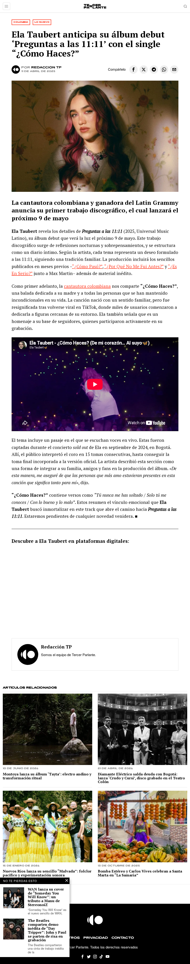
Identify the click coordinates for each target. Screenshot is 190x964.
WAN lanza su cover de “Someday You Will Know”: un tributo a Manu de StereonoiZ (46, 897)
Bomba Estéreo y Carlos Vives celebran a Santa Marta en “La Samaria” (140, 873)
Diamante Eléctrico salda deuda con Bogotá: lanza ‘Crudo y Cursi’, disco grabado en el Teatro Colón (141, 778)
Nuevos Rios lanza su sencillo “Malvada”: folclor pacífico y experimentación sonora (47, 873)
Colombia (20, 22)
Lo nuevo (42, 22)
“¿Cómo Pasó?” (87, 266)
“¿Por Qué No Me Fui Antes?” (134, 266)
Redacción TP (46, 67)
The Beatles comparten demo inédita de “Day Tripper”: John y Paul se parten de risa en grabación (47, 930)
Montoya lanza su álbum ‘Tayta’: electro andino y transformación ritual (47, 776)
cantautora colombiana (87, 286)
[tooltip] (133, 69)
